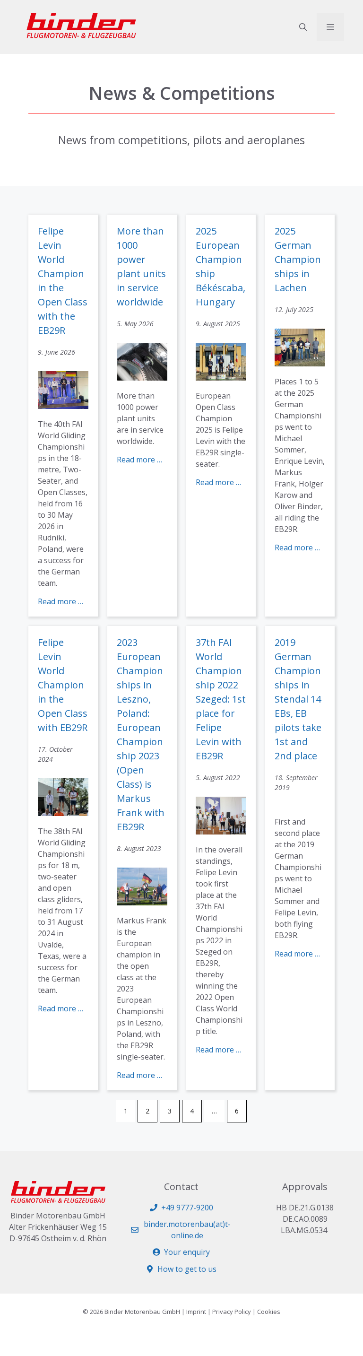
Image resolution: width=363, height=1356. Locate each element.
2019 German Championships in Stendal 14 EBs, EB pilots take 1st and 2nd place (298, 699)
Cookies (268, 1311)
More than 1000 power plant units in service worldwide (141, 266)
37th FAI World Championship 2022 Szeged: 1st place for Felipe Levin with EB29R (221, 699)
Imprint (196, 1311)
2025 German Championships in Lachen (298, 259)
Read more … (60, 601)
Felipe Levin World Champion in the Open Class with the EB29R (62, 281)
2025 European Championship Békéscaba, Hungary (220, 266)
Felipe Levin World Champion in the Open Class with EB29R (62, 685)
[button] (303, 27)
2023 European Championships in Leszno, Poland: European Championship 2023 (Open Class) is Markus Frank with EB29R (140, 734)
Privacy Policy (231, 1311)
